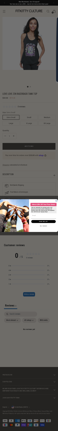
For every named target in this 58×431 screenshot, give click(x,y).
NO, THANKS (43, 225)
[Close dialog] (56, 201)
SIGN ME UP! (43, 221)
